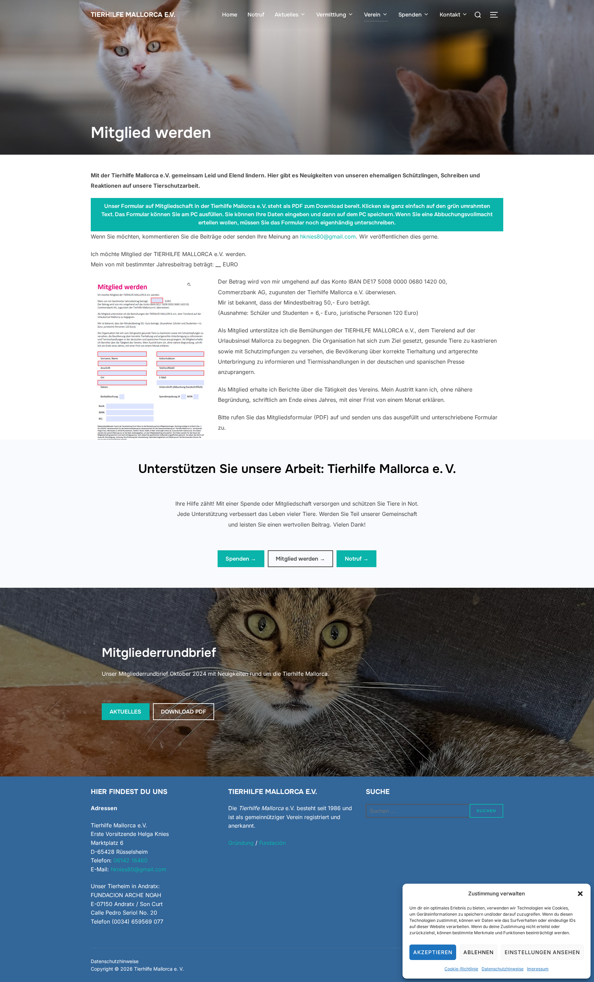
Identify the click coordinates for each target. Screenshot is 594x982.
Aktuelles (286, 14)
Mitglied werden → (300, 558)
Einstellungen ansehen (542, 952)
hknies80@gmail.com (328, 236)
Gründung (241, 842)
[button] (580, 893)
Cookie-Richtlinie (461, 968)
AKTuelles (125, 711)
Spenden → (241, 558)
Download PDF (183, 711)
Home (229, 14)
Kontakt (450, 14)
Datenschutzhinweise (503, 968)
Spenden (410, 14)
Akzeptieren (432, 952)
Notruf (256, 14)
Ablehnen (478, 952)
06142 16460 (130, 860)
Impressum (538, 968)
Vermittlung (331, 14)
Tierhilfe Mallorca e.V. (133, 15)
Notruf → (356, 558)
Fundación (272, 842)
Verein (372, 14)
